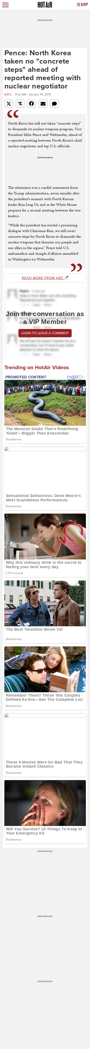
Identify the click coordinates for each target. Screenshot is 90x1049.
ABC (9, 94)
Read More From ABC (43, 278)
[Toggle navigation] (5, 5)
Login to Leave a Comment (45, 333)
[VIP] (82, 5)
